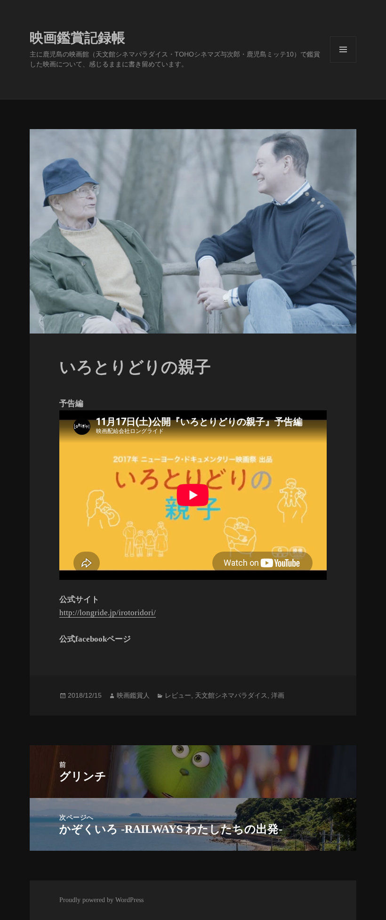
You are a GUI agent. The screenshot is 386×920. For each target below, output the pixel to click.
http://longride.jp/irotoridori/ (107, 612)
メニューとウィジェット (343, 62)
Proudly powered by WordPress (101, 900)
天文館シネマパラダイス (231, 695)
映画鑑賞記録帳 (77, 37)
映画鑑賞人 (133, 695)
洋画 (277, 695)
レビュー (178, 695)
